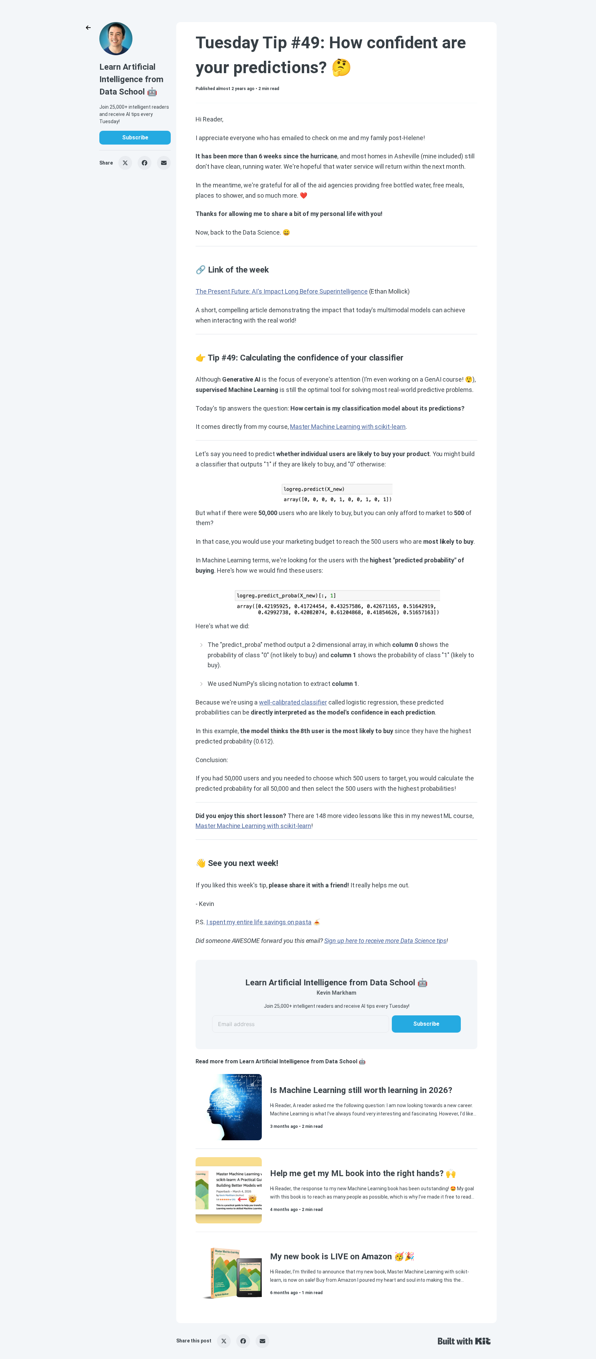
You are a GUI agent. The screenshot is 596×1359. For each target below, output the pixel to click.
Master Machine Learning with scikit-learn (348, 426)
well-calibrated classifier (293, 702)
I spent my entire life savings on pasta (258, 922)
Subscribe (135, 137)
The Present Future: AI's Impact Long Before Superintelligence (282, 291)
